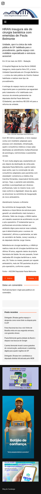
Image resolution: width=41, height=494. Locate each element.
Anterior (9, 278)
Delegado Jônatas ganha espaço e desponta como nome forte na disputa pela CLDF (20, 320)
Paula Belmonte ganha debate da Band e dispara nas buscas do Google (20, 339)
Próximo (31, 278)
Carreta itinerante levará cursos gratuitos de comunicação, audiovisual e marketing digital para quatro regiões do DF (20, 348)
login (20, 290)
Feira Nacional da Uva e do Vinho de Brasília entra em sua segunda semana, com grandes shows (19, 330)
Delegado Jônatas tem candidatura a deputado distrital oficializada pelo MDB (19, 357)
